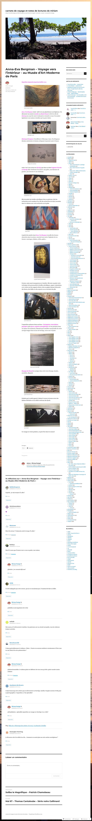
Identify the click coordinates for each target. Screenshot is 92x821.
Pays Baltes (71, 371)
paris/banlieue (70, 500)
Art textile (69, 214)
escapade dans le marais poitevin (77, 273)
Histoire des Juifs (72, 412)
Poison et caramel (71, 566)
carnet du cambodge (74, 219)
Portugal (69, 510)
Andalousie (70, 207)
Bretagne (72, 254)
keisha (68, 551)
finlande (70, 503)
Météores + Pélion (73, 403)
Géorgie (70, 365)
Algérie (70, 161)
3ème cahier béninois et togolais (77, 167)
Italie (68, 426)
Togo (71, 173)
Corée (70, 225)
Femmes (69, 387)
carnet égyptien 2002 (73, 337)
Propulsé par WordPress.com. (35, 814)
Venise (70, 445)
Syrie (70, 491)
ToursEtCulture (74, 108)
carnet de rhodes (72, 396)
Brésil (68, 294)
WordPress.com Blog (72, 569)
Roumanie (71, 377)
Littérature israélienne (75, 483)
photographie (70, 509)
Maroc (68, 462)
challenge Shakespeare (72, 320)
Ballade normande (74, 252)
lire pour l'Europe (71, 451)
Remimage (73, 126)
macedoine (72, 358)
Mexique (69, 477)
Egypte (69, 335)
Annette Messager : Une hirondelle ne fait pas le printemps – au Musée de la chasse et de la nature (76, 96)
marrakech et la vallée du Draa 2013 (77, 471)
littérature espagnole (73, 347)
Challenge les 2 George (72, 317)
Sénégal (70, 187)
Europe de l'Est (70, 350)
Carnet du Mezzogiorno (74, 430)
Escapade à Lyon (73, 270)
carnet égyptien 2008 (73, 338)
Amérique (69, 202)
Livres (68, 461)
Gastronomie (70, 388)
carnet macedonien (73, 399)
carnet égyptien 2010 (73, 340)
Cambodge (71, 217)
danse (68, 332)
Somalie (70, 193)
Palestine (71, 489)
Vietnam (70, 238)
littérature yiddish (71, 459)
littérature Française (74, 281)
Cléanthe (69, 537)
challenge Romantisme (72, 319)
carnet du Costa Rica (72, 311)
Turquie (70, 492)
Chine (70, 223)
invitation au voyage (72, 420)
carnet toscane (72, 439)
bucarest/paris (73, 379)
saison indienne (73, 232)
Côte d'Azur (8, 90)
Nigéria (70, 186)
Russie (70, 382)
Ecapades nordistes (74, 269)
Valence (70, 349)
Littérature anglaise (71, 458)
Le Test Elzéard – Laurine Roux (74, 85)
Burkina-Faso (72, 175)
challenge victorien (71, 323)
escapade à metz (73, 272)
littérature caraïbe (75, 282)
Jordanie (70, 485)
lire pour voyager (71, 453)
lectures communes (71, 448)
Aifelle (68, 531)
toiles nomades (72, 329)
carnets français (73, 229)
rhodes (70, 406)
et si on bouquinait (71, 546)
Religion (69, 513)
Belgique (69, 291)
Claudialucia (70, 536)
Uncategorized (70, 519)
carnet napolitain (72, 433)
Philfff (68, 565)
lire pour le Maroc (73, 470)
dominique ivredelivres (72, 542)
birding (69, 293)
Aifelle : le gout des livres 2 (73, 533)
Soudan (70, 195)
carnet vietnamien (74, 240)
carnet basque (73, 260)
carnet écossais (70, 309)
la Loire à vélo (73, 276)
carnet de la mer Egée (73, 394)
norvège (70, 504)
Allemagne (69, 201)
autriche (72, 368)
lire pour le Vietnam (75, 241)
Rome (70, 444)
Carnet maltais (70, 312)
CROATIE (72, 370)
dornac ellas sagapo (71, 543)
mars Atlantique (74, 231)
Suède (70, 506)
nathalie (69, 562)
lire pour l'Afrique (73, 182)
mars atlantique (73, 284)
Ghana (70, 181)
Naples (70, 442)
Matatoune (13, 525)
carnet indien (73, 228)
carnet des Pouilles (73, 429)
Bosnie (71, 355)
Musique (69, 495)
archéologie (70, 211)
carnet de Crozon (75, 257)
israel (70, 482)
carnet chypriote (72, 326)
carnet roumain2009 (74, 380)
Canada (70, 204)
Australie (69, 243)
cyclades (70, 400)
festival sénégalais (74, 192)
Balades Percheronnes (75, 251)
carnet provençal (73, 266)
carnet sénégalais (74, 190)
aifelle (11, 583)
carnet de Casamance (74, 189)
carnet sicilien (72, 438)
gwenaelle (69, 549)
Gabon (70, 179)
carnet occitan (73, 264)
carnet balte (72, 373)
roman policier (70, 515)
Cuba (68, 331)
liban (68, 450)
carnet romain (72, 435)
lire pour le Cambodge (75, 222)
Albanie (70, 352)
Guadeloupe (70, 408)
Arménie (69, 213)
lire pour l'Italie (72, 441)
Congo (70, 178)
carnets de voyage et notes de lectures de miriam (32, 11)
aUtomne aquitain (71, 244)
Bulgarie (70, 362)
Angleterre (69, 210)
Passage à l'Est (70, 563)
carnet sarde (71, 436)
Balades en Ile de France (75, 249)
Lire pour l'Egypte (73, 343)
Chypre (69, 325)
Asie (68, 216)
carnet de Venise (72, 427)
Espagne (69, 344)
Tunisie (70, 198)
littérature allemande (72, 455)
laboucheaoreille (14, 642)
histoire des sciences (72, 418)
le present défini (71, 553)
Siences (69, 516)
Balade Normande (71, 290)
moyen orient (70, 480)
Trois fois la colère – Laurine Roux (75, 84)
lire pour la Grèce (72, 402)
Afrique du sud (72, 160)
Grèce (68, 390)
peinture (73, 220)
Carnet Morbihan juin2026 (77, 258)
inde (70, 226)
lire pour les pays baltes (75, 374)
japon (70, 234)
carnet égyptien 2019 (73, 341)
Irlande (69, 423)
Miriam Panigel (9, 85)
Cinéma (69, 328)
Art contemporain (73, 417)
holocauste (72, 414)
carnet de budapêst (73, 364)
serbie (71, 359)
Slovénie (72, 361)
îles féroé (69, 288)
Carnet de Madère (73, 512)
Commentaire (56, 776)
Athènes (70, 391)
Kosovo (71, 356)
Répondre (8, 500)
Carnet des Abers (72, 300)
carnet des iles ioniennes (74, 397)
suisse (71, 507)
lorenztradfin (74, 113)
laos (69, 237)
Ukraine (70, 385)
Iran (70, 208)
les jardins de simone (72, 554)
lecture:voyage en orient (74, 486)
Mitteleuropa (70, 479)
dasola (68, 540)
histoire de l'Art (71, 415)
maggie (69, 559)
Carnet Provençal (71, 314)
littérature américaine (72, 456)
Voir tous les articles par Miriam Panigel (36, 466)
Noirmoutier (72, 287)
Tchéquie (71, 383)
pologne (70, 376)
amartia (69, 534)
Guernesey (69, 409)
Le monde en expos (71, 447)
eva (68, 548)
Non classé (69, 497)
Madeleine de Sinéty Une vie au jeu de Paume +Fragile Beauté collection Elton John (75, 89)
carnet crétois (72, 393)
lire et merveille (70, 557)
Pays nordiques (11, 91)
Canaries (69, 308)
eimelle (69, 545)
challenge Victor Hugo (72, 322)
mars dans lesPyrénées (75, 285)
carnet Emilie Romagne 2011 (75, 432)
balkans (70, 353)
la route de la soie (72, 235)
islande (69, 424)
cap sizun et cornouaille (76, 255)
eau (68, 334)
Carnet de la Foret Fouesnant (75, 297)
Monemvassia (70, 560)
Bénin (70, 163)
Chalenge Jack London (72, 315)
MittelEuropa (72, 367)
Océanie (69, 498)
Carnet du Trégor (72, 306)
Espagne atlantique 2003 (74, 346)
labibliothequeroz (15, 487)
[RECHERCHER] (85, 73)
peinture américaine (73, 205)
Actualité (69, 157)
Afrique (69, 158)
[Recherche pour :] (75, 73)
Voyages (69, 521)
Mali (70, 184)
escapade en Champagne (75, 275)
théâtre (69, 518)
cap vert (70, 176)
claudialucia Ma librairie (17, 685)
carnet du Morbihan (73, 305)
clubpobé (69, 539)
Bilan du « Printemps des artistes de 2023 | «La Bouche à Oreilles (27, 725)
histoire (69, 411)
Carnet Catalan (73, 261)
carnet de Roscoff (73, 299)
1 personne (13, 534)
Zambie (70, 199)
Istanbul (72, 494)
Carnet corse (72, 263)
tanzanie (71, 196)
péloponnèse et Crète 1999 (75, 405)
